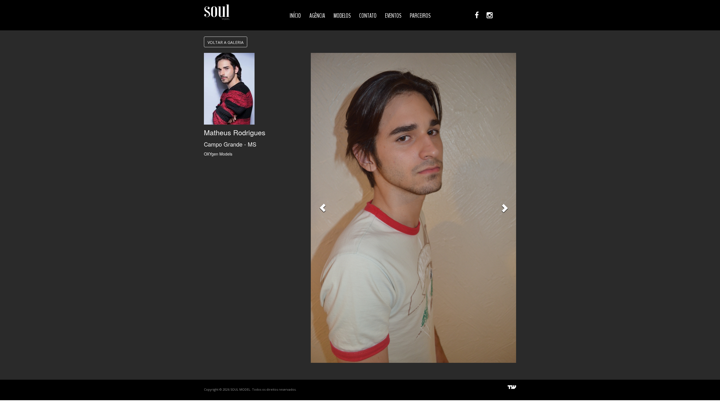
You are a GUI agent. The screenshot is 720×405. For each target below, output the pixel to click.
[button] (323, 208)
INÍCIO (295, 16)
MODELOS (342, 16)
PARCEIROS (420, 16)
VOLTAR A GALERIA (226, 42)
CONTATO (368, 16)
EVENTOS (393, 16)
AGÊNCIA (317, 16)
